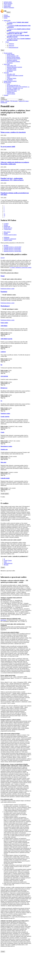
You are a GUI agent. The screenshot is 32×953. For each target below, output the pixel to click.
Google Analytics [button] (5, 416)
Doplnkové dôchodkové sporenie (15, 75)
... (4, 212)
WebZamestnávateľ (13, 47)
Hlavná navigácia (8, 3)
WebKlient (11, 43)
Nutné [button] (3, 276)
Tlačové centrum (11, 93)
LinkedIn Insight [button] (5, 478)
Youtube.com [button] (4, 449)
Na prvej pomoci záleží (8, 146)
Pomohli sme (4, 102)
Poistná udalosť (10, 54)
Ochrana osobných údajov (10, 234)
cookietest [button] (3, 351)
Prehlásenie (6, 237)
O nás (8, 84)
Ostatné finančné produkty (10, 81)
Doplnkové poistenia (12, 60)
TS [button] (1, 401)
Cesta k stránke (7, 4)
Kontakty (6, 95)
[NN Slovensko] (3, 12)
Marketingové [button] (5, 306)
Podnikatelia (7, 16)
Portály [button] (7, 42)
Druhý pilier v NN (11, 65)
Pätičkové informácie (9, 7)
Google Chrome (8, 560)
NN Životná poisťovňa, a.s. (13, 85)
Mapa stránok (7, 232)
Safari (5, 562)
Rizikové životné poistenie (13, 57)
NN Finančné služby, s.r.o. (13, 89)
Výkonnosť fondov (11, 68)
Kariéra (5, 17)
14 (4, 215)
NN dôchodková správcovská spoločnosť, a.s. (18, 86)
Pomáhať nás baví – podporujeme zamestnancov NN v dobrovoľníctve (12, 179)
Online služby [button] (7, 20)
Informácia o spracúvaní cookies (23, 267)
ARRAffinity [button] (4, 325)
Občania (6, 15)
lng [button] (1, 364)
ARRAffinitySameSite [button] (6, 338)
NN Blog (6, 245)
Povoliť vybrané (4, 493)
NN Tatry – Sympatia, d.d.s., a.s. (15, 88)
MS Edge (6, 564)
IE (4, 559)
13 (4, 214)
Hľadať (2, 98)
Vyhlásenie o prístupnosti (10, 238)
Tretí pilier (6, 72)
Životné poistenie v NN (12, 55)
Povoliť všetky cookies (6, 270)
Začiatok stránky (8, 2)
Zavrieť (2, 567)
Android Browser (8, 563)
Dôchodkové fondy (11, 70)
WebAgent (11, 45)
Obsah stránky (7, 6)
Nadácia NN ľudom (12, 91)
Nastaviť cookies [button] (8, 240)
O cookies (12, 267)
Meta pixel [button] (3, 462)
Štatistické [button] (4, 291)
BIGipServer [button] (4, 388)
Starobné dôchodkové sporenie (14, 67)
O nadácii (6, 223)
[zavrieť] (1, 500)
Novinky (6, 225)
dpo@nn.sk (3, 620)
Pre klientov (10, 63)
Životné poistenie (8, 53)
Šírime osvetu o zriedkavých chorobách (13, 132)
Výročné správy (11, 92)
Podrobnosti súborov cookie (7, 288)
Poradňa (6, 233)
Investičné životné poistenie (13, 58)
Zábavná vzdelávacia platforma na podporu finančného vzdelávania (15, 163)
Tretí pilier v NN (11, 74)
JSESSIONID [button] (4, 376)
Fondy (8, 77)
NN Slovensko (7, 82)
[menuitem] (19, 22)
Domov (2, 101)
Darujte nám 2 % (8, 227)
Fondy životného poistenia (13, 61)
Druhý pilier (7, 64)
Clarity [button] (2, 432)
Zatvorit (3, 257)
